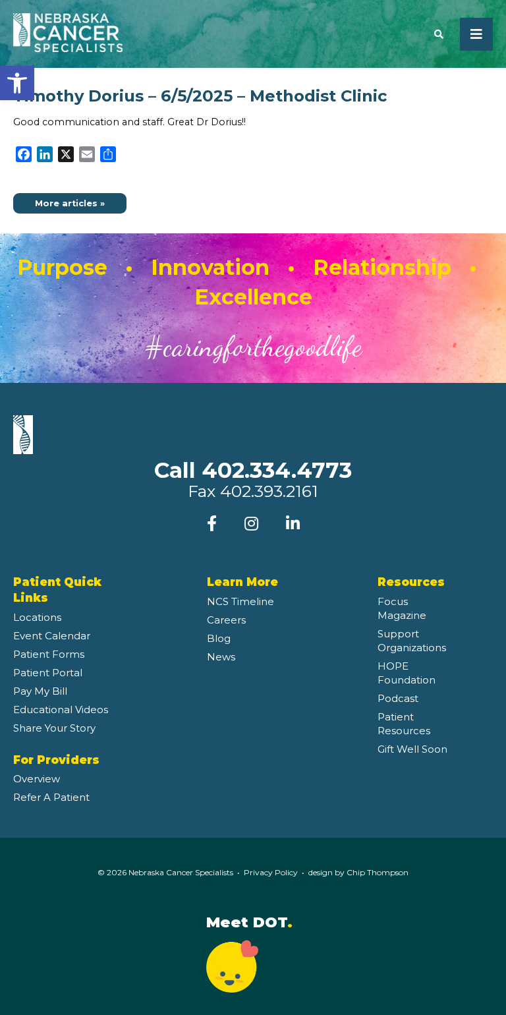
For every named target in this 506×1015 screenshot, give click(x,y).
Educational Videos (60, 709)
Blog (219, 638)
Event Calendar (51, 635)
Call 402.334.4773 (253, 470)
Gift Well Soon (412, 749)
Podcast (398, 698)
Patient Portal (47, 672)
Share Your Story (54, 728)
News (221, 657)
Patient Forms (48, 654)
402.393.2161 (269, 491)
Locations (37, 617)
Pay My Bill (40, 691)
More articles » (70, 203)
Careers (226, 620)
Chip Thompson (377, 872)
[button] (17, 83)
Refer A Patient (51, 797)
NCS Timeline (240, 601)
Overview (36, 778)
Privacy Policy (271, 872)
